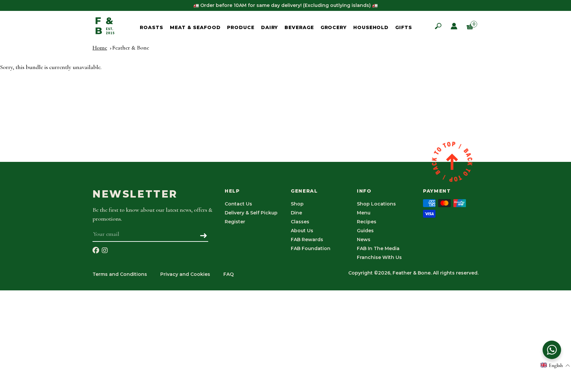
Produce (240, 27)
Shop (297, 204)
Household (371, 27)
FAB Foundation (310, 248)
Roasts (151, 27)
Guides (365, 231)
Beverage (299, 27)
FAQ (228, 274)
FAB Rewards (307, 239)
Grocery (334, 27)
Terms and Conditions (120, 274)
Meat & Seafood (195, 27)
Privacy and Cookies (185, 274)
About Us (302, 231)
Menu (363, 213)
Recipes (366, 222)
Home (100, 47)
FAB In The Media (378, 248)
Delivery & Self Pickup (251, 213)
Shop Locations (376, 204)
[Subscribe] (203, 236)
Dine (296, 213)
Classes (300, 222)
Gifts (403, 27)
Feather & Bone (130, 47)
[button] (555, 365)
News (363, 239)
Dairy (269, 27)
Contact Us (238, 204)
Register (235, 222)
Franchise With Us (379, 257)
